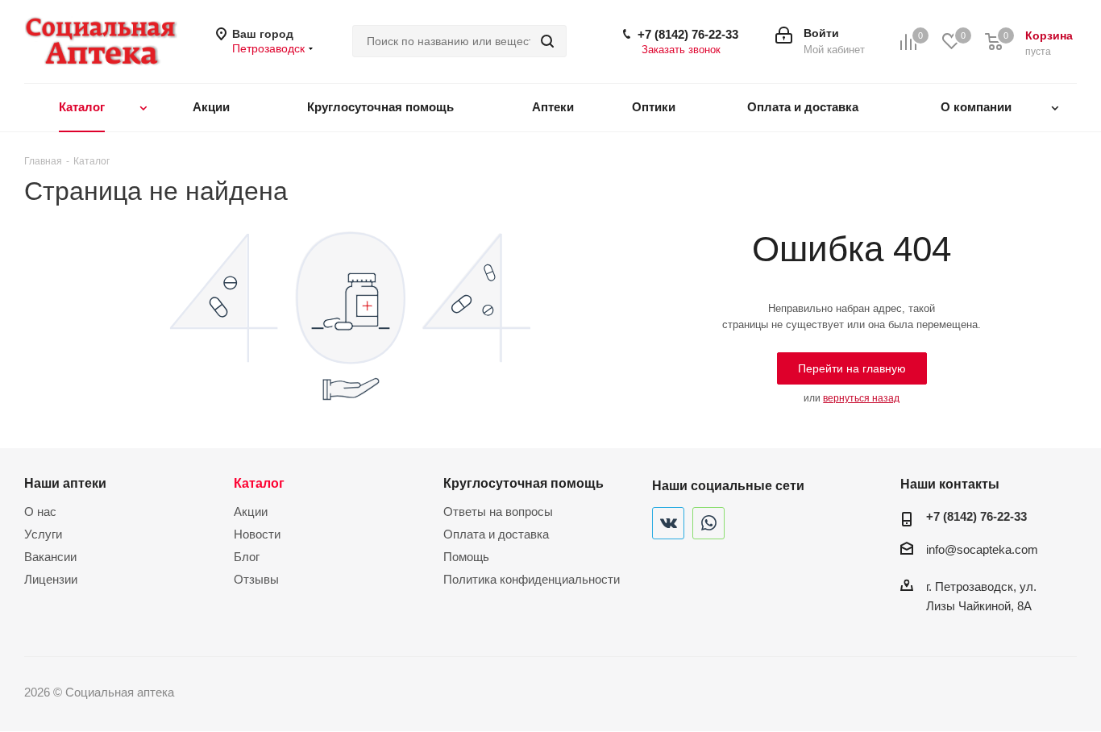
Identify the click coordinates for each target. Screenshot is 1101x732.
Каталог (259, 483)
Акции (251, 511)
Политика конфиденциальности (531, 579)
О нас (40, 511)
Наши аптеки (65, 483)
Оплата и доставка (496, 534)
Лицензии (50, 579)
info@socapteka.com (982, 549)
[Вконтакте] (668, 523)
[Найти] (547, 41)
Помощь (466, 557)
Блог (247, 557)
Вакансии (50, 557)
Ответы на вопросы (498, 511)
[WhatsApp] (708, 523)
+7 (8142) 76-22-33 (688, 34)
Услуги (43, 534)
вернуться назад (861, 398)
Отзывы (256, 579)
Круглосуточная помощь (523, 483)
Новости (257, 534)
